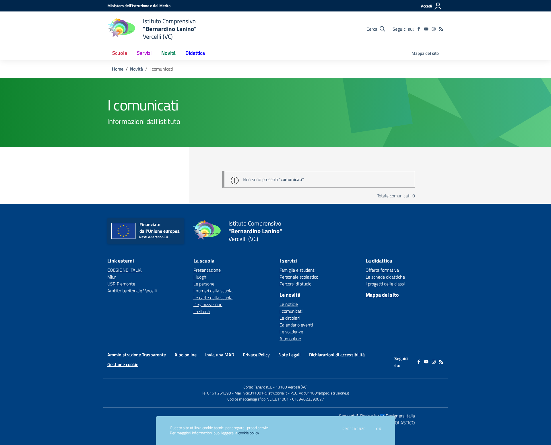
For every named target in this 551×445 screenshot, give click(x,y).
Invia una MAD (219, 354)
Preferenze (354, 429)
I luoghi (200, 276)
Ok (378, 429)
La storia (201, 311)
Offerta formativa (382, 270)
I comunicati (291, 311)
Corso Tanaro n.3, (258, 387)
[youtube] (426, 29)
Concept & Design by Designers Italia (377, 415)
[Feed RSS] (441, 29)
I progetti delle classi (385, 283)
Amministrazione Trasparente (136, 354)
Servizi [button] (144, 53)
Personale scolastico (299, 276)
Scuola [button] (119, 53)
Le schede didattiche (385, 276)
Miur (111, 276)
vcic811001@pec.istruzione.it (324, 393)
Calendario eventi (296, 324)
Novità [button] (168, 53)
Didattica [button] (195, 53)
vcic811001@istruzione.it (265, 393)
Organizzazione (207, 304)
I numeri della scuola (212, 290)
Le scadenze (291, 331)
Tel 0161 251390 (216, 393)
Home (117, 68)
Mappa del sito (425, 53)
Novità (136, 68)
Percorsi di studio (295, 283)
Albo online (290, 338)
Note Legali (289, 354)
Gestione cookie (122, 364)
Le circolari (290, 317)
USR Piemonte (121, 283)
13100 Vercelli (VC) (292, 387)
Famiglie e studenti (297, 270)
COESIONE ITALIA (124, 270)
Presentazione (207, 270)
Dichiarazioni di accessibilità (337, 354)
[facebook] (418, 29)
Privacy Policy (256, 354)
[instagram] (433, 29)
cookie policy (248, 433)
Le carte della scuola (212, 297)
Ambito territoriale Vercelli (132, 290)
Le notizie (289, 304)
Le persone (203, 283)
